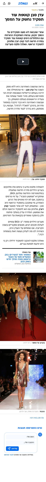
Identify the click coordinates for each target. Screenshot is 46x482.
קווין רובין (33, 418)
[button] (35, 3)
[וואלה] (23, 3)
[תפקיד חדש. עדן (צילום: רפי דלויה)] (23, 148)
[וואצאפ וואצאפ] (9, 3)
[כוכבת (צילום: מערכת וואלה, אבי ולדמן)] (23, 381)
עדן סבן (41, 418)
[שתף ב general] (4, 3)
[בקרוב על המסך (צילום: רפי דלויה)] (23, 309)
